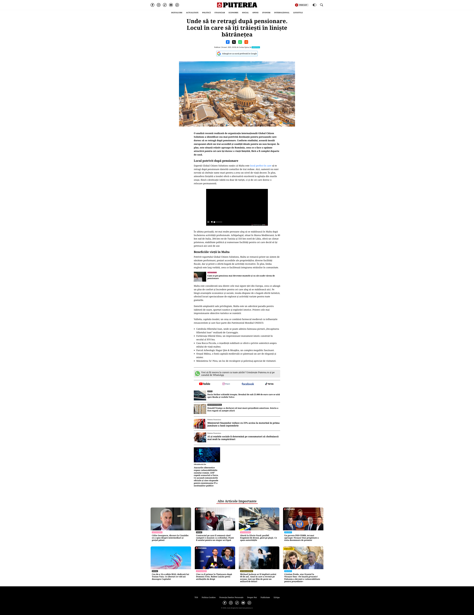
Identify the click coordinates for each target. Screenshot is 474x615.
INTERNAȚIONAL (281, 12)
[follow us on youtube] (204, 384)
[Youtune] (171, 5)
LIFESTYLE (298, 12)
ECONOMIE (233, 12)
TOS (196, 597)
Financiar (220, 12)
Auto (210, 391)
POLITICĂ (206, 12)
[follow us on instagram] (226, 384)
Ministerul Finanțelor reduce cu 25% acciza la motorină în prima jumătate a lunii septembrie (243, 424)
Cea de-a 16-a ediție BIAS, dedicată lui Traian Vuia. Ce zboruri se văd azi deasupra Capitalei (170, 576)
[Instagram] (158, 5)
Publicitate (265, 597)
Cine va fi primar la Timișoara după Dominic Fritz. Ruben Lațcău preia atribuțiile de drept (214, 576)
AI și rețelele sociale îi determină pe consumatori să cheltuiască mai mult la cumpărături (243, 438)
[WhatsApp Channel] (177, 5)
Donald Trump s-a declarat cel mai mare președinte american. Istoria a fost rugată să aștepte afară (242, 409)
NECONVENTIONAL (214, 405)
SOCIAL (245, 12)
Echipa (277, 597)
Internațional (246, 571)
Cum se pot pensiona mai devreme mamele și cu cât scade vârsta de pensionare (241, 277)
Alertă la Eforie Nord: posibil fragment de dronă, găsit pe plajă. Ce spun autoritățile (258, 537)
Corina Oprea (244, 47)
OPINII (255, 12)
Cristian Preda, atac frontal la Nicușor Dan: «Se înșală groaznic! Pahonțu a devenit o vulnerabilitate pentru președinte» (302, 578)
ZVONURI (266, 12)
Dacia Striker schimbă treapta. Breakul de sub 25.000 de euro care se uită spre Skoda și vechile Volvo (243, 395)
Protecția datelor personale (231, 597)
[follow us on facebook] (248, 384)
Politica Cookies (209, 597)
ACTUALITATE (192, 12)
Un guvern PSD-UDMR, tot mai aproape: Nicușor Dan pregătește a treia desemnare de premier (301, 537)
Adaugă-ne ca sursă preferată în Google (239, 53)
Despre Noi (252, 597)
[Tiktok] (165, 5)
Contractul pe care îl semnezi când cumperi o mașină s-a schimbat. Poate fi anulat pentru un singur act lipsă (215, 537)
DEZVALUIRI (176, 12)
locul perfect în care (260, 165)
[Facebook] (152, 5)
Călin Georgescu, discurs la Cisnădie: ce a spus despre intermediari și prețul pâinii (170, 537)
